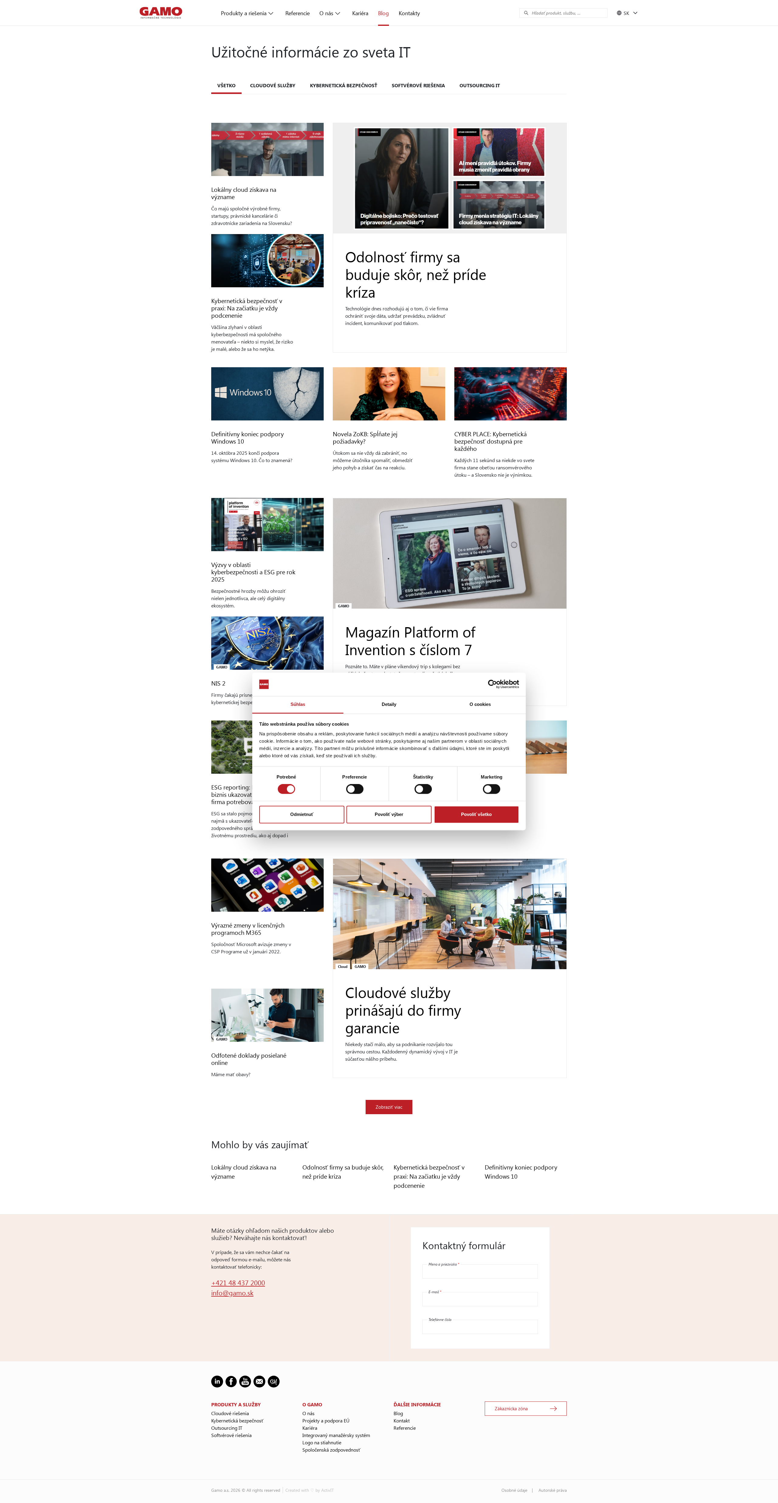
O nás (326, 13)
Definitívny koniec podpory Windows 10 (247, 437)
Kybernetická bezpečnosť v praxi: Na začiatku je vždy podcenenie (246, 307)
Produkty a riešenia (244, 13)
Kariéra (360, 13)
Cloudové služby (272, 85)
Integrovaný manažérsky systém (336, 1435)
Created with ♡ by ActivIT (309, 1490)
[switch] (354, 789)
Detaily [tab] (389, 704)
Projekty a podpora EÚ (325, 1420)
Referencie (297, 13)
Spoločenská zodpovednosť (331, 1449)
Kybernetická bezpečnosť (343, 85)
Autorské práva (553, 1490)
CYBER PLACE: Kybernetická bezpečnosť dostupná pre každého (490, 441)
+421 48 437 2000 (238, 1282)
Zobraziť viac (389, 1107)
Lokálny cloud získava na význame (243, 193)
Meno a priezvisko (444, 1264)
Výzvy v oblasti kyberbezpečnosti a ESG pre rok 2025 (253, 571)
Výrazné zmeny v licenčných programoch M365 (247, 928)
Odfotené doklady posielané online (248, 1058)
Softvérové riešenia (418, 85)
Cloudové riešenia (230, 1413)
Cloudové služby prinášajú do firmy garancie (403, 1009)
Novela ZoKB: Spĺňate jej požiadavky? (365, 437)
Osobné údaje (514, 1490)
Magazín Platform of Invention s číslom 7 (410, 640)
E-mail (435, 1291)
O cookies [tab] (480, 704)
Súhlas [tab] (298, 704)
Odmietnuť (301, 814)
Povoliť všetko (476, 814)
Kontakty (409, 13)
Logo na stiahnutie (321, 1442)
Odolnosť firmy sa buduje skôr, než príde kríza (415, 274)
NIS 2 (218, 683)
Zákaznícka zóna (511, 1408)
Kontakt (402, 1420)
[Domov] (161, 13)
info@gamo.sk (232, 1292)
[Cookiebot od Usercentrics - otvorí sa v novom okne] (492, 684)
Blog (383, 13)
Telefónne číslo (440, 1319)
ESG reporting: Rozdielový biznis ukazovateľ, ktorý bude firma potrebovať (250, 794)
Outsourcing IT (480, 85)
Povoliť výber (389, 814)
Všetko (226, 85)
